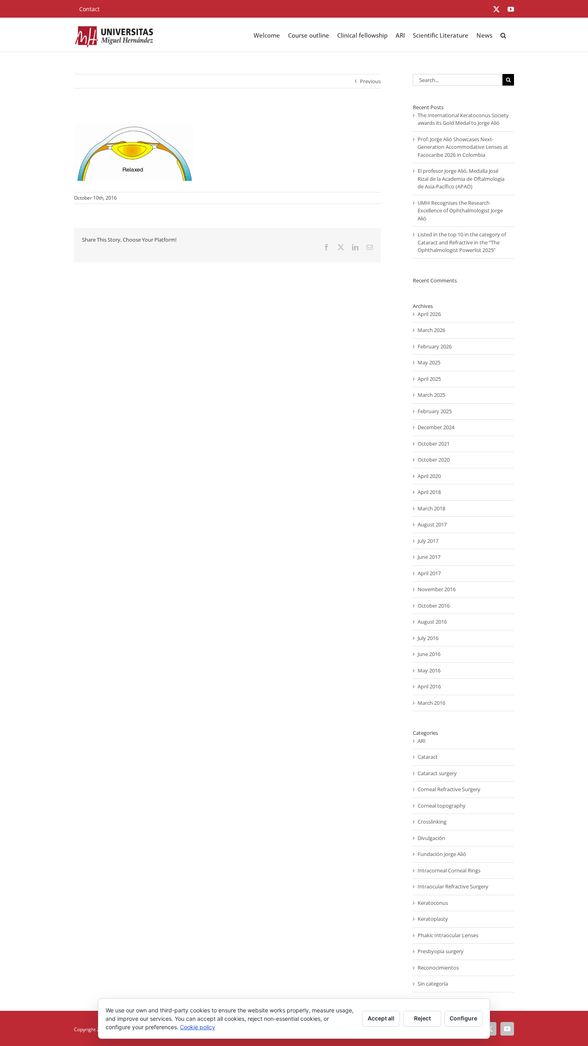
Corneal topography (442, 805)
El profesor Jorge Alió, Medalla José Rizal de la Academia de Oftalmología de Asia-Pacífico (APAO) (461, 178)
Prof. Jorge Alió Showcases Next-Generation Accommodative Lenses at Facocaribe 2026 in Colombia (463, 147)
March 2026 (431, 330)
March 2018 (431, 508)
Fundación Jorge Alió (442, 854)
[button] (503, 35)
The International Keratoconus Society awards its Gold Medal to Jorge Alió (463, 119)
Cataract (428, 756)
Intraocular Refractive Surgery (453, 886)
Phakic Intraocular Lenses (448, 935)
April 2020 (429, 476)
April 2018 (429, 492)
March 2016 (431, 702)
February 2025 (435, 411)
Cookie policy (197, 1027)
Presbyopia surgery (441, 951)
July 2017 (428, 540)
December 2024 (436, 427)
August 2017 (432, 524)
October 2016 (434, 605)
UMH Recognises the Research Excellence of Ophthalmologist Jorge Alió (460, 210)
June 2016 (429, 654)
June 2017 (429, 556)
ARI (422, 740)
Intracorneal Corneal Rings (449, 870)
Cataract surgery (437, 773)
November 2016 (437, 589)
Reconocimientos (438, 967)
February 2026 (435, 346)
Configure (463, 1018)
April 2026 (429, 314)
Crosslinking (432, 821)
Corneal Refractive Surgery (449, 789)
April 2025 (429, 378)
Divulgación (431, 838)
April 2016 (429, 686)
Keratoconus (433, 902)
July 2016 (428, 638)
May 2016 (429, 670)
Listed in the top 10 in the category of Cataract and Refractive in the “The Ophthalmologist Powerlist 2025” (462, 242)
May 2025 (429, 362)
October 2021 (434, 443)
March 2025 (431, 394)
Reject (422, 1018)
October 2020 (434, 459)
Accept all (381, 1018)
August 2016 (432, 621)
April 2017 (429, 573)
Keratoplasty (433, 918)
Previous (370, 81)
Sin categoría (433, 983)
